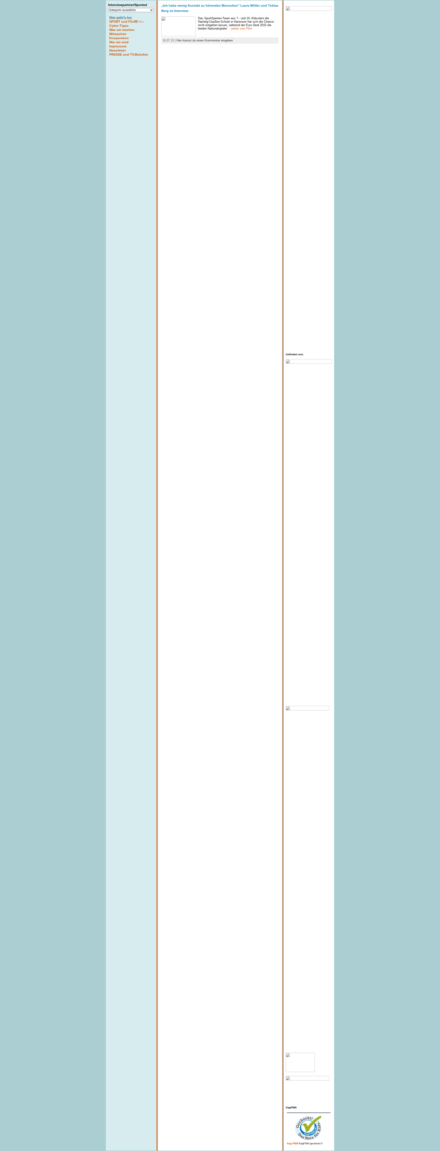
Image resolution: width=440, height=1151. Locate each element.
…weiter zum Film (240, 28)
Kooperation (119, 38)
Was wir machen (122, 30)
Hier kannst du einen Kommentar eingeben (204, 40)
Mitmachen (117, 34)
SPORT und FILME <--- (126, 21)
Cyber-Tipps (119, 25)
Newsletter (117, 50)
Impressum (117, 46)
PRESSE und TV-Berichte (128, 54)
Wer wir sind (119, 42)
